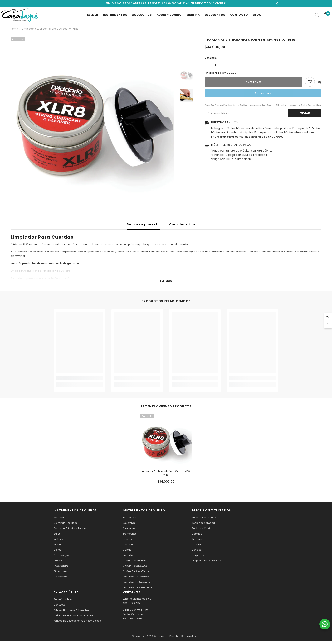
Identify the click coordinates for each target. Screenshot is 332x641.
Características (182, 224)
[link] (79, 378)
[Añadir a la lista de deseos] (310, 82)
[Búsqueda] (317, 14)
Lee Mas (166, 281)
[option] (92, 118)
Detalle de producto (143, 224)
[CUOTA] (318, 82)
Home (14, 28)
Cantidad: (211, 57)
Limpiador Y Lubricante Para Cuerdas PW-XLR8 (166, 473)
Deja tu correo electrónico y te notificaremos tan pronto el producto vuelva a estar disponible (263, 105)
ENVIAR (304, 113)
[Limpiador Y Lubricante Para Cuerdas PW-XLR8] (166, 440)
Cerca (276, 3)
